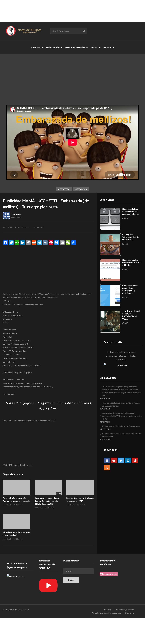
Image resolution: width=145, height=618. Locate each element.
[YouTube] (114, 460)
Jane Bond (16, 214)
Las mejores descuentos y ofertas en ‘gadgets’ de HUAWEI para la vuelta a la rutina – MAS (122, 416)
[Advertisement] (72, 10)
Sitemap (107, 609)
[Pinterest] (135, 460)
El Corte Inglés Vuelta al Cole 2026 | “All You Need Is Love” (121, 435)
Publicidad (36, 47)
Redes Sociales (53, 47)
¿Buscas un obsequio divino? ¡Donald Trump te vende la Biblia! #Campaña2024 (47, 501)
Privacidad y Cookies (125, 609)
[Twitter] (121, 460)
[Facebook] (107, 460)
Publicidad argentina (22, 227)
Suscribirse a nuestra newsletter (106, 613)
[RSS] (107, 467)
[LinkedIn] (128, 460)
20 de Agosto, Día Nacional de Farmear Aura (121, 426)
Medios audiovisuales (75, 47)
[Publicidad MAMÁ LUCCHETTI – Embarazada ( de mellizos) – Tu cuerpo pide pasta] (16, 487)
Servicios (107, 47)
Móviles (94, 47)
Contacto (129, 613)
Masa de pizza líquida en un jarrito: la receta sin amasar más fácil (121, 404)
